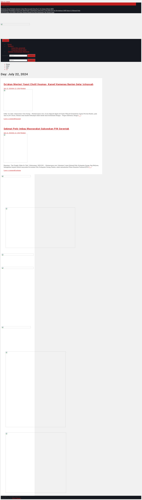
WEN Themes (16, 498)
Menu (5, 40)
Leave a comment (9, 119)
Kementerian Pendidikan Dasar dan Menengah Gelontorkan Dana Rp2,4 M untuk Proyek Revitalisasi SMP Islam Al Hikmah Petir (40, 10)
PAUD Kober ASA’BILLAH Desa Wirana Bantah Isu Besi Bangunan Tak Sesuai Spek (27, 12)
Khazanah (17, 119)
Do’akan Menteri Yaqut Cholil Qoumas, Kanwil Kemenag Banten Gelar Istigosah (48, 84)
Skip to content (5, 1)
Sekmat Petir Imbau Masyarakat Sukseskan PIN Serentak (36, 128)
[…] (80, 115)
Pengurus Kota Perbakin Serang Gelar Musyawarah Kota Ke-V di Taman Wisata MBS (27, 9)
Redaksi (23, 88)
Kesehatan (17, 170)
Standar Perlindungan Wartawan (18, 52)
